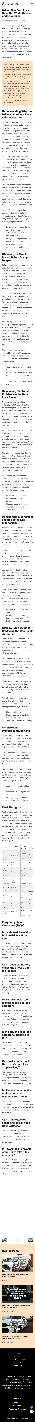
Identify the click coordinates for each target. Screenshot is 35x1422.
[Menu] (32, 3)
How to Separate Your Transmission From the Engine (16, 1275)
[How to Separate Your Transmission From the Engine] (17, 1263)
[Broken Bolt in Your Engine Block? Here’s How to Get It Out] (17, 1324)
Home (17, 1354)
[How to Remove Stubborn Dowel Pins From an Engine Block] (17, 1293)
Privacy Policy (17, 1406)
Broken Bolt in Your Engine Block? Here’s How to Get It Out (15, 1337)
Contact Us (17, 1365)
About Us (17, 1362)
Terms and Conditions (17, 1409)
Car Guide (23, 20)
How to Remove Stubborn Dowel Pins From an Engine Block (16, 1306)
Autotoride (10, 3)
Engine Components (17, 1360)
